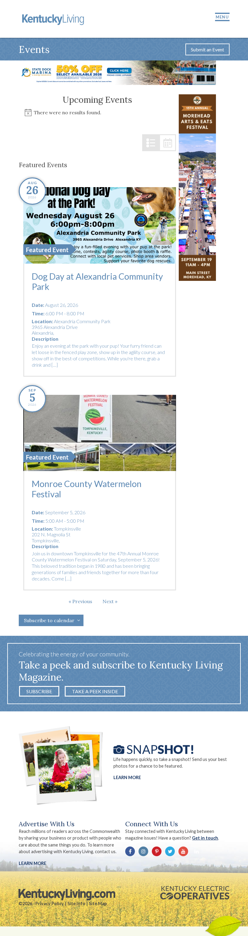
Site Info (76, 903)
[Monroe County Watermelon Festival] (99, 433)
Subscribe (39, 691)
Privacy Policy (49, 903)
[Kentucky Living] (54, 19)
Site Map (98, 903)
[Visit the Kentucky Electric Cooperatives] (194, 892)
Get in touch (205, 837)
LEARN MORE (32, 863)
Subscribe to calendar (49, 620)
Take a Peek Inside (95, 691)
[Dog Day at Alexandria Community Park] (99, 225)
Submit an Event (207, 49)
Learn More (127, 777)
